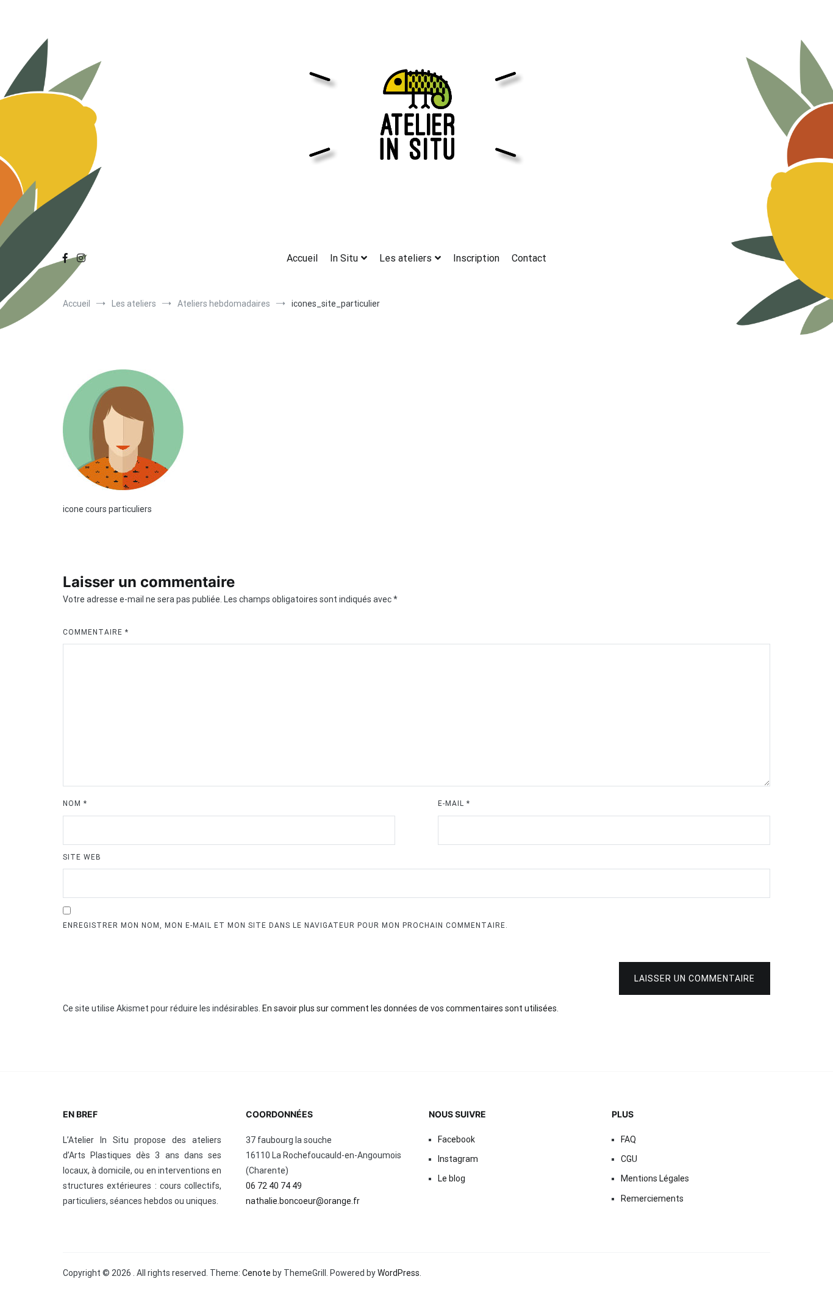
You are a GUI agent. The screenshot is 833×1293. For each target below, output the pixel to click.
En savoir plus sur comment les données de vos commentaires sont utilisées (409, 1008)
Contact (529, 258)
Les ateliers (405, 258)
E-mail (454, 803)
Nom (75, 803)
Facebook (456, 1139)
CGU (629, 1159)
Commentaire (96, 632)
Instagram (458, 1159)
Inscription (476, 258)
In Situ (344, 258)
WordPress (398, 1273)
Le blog (451, 1178)
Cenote (256, 1273)
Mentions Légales (655, 1178)
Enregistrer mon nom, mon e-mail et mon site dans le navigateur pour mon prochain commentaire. (285, 925)
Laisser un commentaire (694, 978)
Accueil (302, 258)
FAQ (628, 1139)
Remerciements (652, 1198)
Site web (82, 857)
